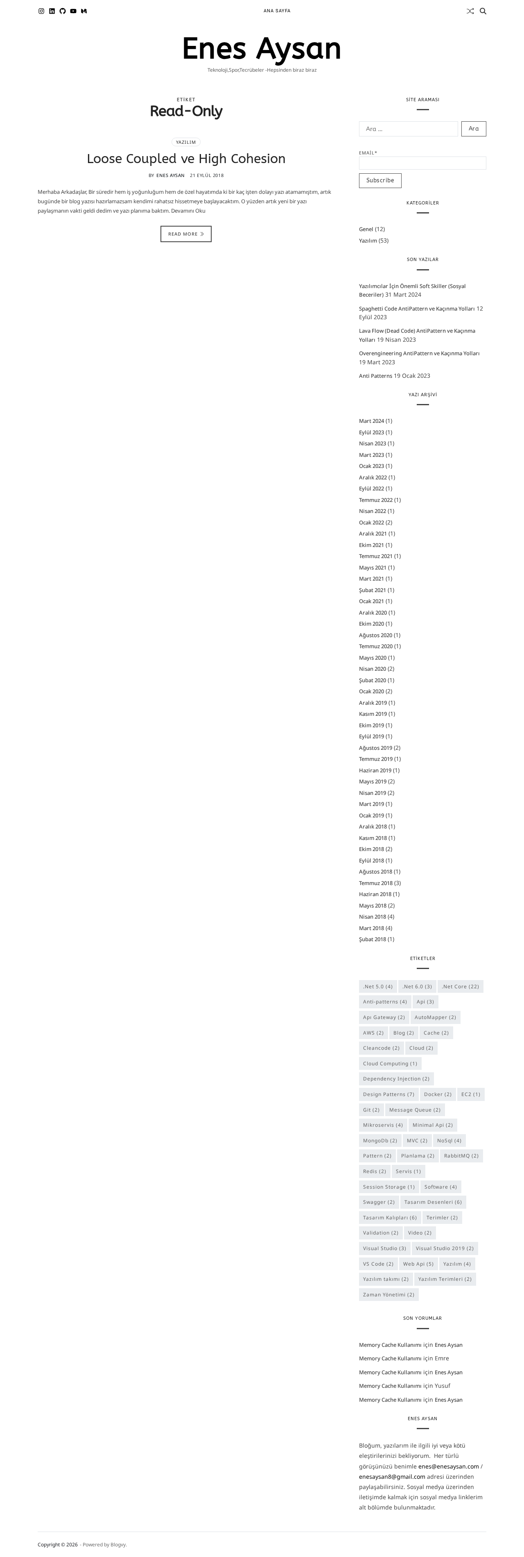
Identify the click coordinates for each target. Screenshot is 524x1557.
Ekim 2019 (371, 725)
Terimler (442, 1217)
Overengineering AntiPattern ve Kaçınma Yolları (419, 353)
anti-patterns (385, 1001)
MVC (417, 1140)
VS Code (378, 1263)
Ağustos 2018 (375, 871)
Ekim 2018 (371, 849)
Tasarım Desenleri (433, 1201)
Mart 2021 (371, 578)
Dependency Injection (396, 1078)
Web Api (418, 1263)
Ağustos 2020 (375, 635)
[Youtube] (73, 11)
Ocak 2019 (371, 815)
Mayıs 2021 (372, 567)
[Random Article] (470, 11)
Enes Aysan (262, 49)
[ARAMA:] (407, 130)
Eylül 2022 (371, 488)
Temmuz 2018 (376, 883)
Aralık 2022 (373, 477)
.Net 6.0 (417, 986)
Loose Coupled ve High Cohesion (186, 158)
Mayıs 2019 (372, 781)
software (441, 1186)
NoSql (449, 1140)
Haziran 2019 (375, 770)
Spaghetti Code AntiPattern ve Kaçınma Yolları (417, 308)
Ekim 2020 (371, 623)
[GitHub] (62, 11)
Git (371, 1109)
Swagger (379, 1201)
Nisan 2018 (372, 916)
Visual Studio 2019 (445, 1248)
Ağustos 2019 (375, 747)
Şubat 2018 (372, 939)
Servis (408, 1171)
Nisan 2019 (372, 793)
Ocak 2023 (371, 466)
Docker (438, 1094)
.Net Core (460, 986)
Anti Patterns (375, 375)
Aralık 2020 (373, 612)
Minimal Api (433, 1124)
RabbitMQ (461, 1155)
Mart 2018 (371, 928)
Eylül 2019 (371, 736)
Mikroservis (383, 1124)
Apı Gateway (384, 1017)
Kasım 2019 (373, 713)
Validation (381, 1232)
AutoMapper (435, 1017)
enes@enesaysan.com (448, 1466)
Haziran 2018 (375, 894)
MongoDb (380, 1140)
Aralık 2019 (373, 702)
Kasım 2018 (373, 838)
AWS (373, 1032)
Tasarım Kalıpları (390, 1217)
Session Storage (389, 1186)
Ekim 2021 (371, 545)
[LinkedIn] (52, 11)
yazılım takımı (386, 1279)
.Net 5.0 (378, 986)
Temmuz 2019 (376, 759)
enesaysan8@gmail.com (392, 1476)
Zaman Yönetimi (389, 1294)
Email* (368, 153)
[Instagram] (41, 11)
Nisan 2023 (372, 443)
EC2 (471, 1094)
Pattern (377, 1155)
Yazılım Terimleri (445, 1279)
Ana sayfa (277, 11)
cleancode (381, 1047)
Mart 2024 (371, 420)
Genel (366, 229)
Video (420, 1232)
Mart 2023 (371, 454)
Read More (183, 234)
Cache (436, 1032)
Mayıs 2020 (372, 657)
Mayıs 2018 (372, 905)
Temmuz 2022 (376, 500)
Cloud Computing (390, 1063)
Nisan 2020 (372, 668)
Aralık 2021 (373, 533)
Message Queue (415, 1109)
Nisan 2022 (372, 511)
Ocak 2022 (371, 522)
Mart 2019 (371, 804)
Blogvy (118, 1544)
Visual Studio (385, 1248)
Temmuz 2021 (376, 556)
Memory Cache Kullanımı (390, 1344)
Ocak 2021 (371, 601)
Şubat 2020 (372, 680)
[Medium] (84, 11)
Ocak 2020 (371, 691)
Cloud (421, 1047)
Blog (403, 1032)
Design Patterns (389, 1094)
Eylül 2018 (371, 860)
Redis (374, 1171)
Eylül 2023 (371, 432)
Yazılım (186, 142)
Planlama (418, 1155)
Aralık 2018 (373, 826)
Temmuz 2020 (376, 646)
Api (425, 1001)
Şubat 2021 (372, 590)
